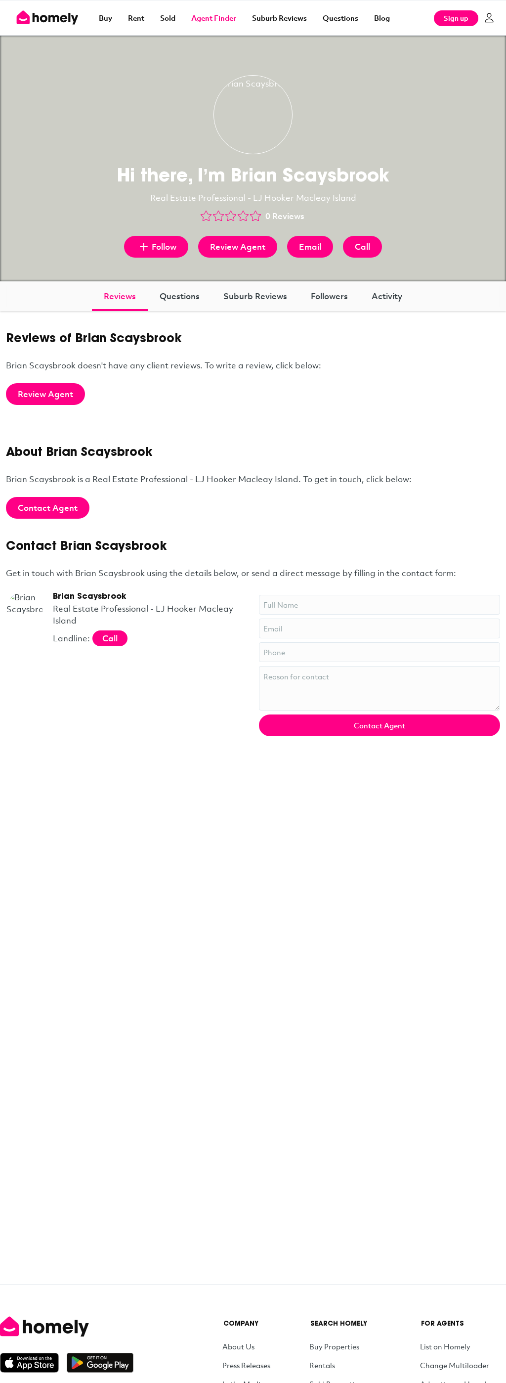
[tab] (120, 296)
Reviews (120, 296)
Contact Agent (48, 507)
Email (310, 246)
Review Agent (237, 246)
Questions (340, 18)
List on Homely (445, 1346)
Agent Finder (213, 18)
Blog (382, 18)
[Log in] (489, 18)
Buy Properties (334, 1346)
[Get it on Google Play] (100, 1363)
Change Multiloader (454, 1365)
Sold (167, 18)
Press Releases (246, 1365)
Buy (105, 18)
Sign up (456, 18)
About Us (238, 1346)
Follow (164, 246)
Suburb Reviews (279, 18)
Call (362, 246)
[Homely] (66, 1326)
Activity (387, 296)
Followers (329, 296)
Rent (136, 18)
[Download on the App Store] (33, 1363)
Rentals (322, 1365)
